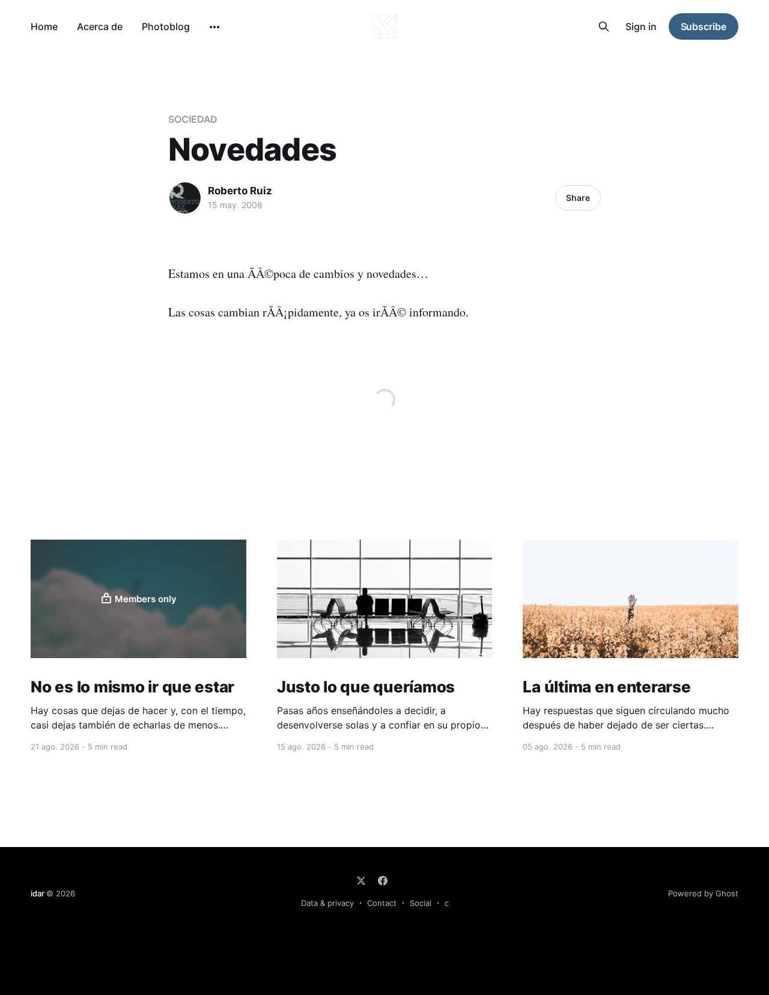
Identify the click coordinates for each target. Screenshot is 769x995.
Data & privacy (327, 903)
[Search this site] (603, 26)
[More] (214, 27)
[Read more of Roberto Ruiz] (185, 198)
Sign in (641, 26)
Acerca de (100, 26)
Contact (382, 903)
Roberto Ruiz (240, 191)
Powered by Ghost (703, 893)
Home (44, 26)
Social (420, 903)
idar (37, 893)
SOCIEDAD (192, 119)
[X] (361, 881)
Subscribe (703, 26)
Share (578, 198)
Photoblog (166, 26)
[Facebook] (383, 881)
